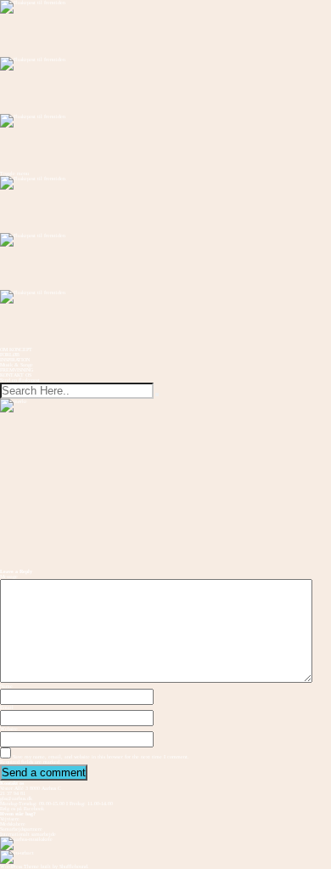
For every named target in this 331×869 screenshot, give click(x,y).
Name (6, 686)
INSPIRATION (15, 359)
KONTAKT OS (15, 375)
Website (9, 728)
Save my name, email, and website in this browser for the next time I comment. (101, 756)
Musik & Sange (16, 364)
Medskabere (12, 823)
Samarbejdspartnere (21, 829)
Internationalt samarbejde (28, 834)
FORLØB (10, 354)
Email (7, 707)
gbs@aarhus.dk (16, 798)
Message (9, 576)
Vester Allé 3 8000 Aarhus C (30, 788)
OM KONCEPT (16, 349)
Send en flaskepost (20, 380)
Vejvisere (10, 818)
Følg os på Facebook (22, 808)
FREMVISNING (16, 369)
